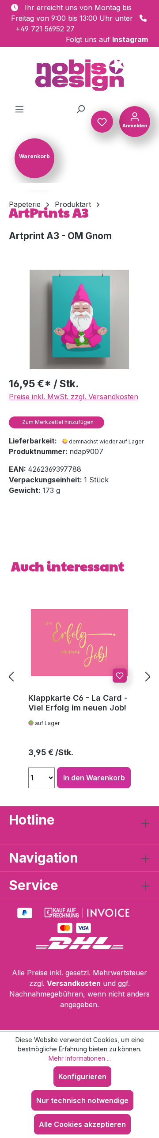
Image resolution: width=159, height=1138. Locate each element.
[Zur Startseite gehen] (79, 75)
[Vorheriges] (11, 676)
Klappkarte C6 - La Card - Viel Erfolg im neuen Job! (78, 702)
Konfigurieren (82, 1076)
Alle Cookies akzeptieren (82, 1124)
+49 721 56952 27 (45, 28)
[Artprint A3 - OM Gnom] (79, 319)
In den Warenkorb (94, 777)
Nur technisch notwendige (82, 1100)
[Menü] (19, 109)
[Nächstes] (148, 676)
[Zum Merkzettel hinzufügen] (120, 675)
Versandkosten (74, 983)
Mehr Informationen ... (80, 1058)
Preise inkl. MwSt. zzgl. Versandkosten (73, 396)
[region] (79, 319)
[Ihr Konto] (134, 120)
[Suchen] (80, 109)
